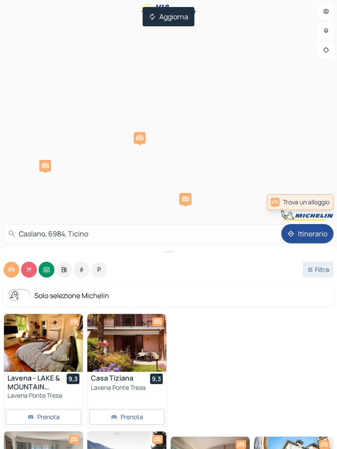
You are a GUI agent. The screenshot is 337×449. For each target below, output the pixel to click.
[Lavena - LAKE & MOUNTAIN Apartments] (43, 343)
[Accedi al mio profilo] (326, 11)
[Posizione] (326, 50)
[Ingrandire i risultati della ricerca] (168, 252)
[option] (11, 270)
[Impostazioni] (326, 31)
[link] (300, 202)
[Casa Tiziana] (126, 343)
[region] (43, 343)
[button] (139, 138)
